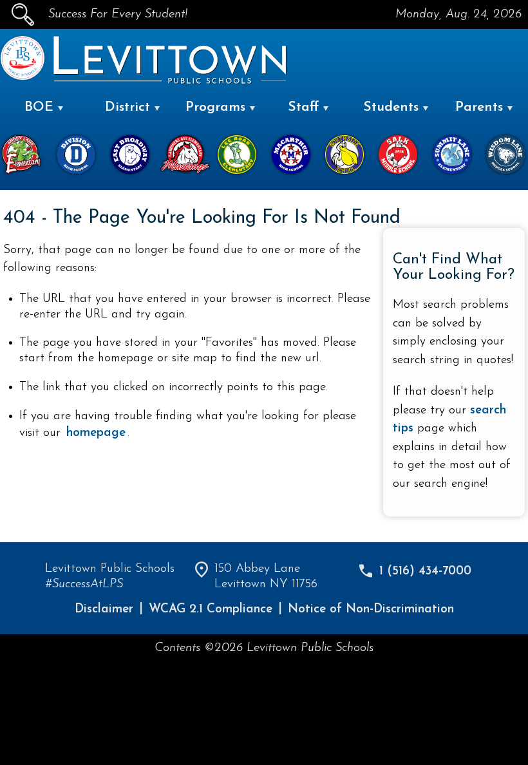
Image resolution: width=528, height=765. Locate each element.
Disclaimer (104, 609)
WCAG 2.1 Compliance (210, 609)
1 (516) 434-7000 (425, 571)
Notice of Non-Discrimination (371, 609)
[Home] (22, 77)
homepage (96, 433)
